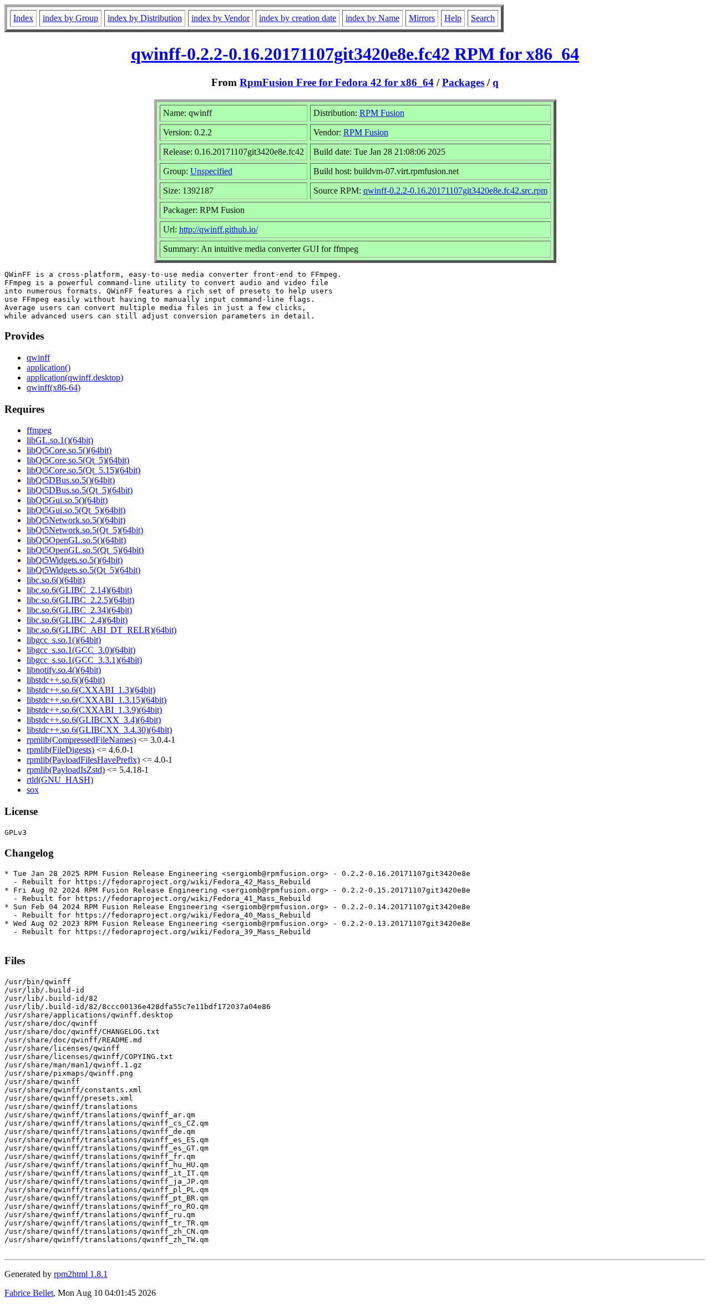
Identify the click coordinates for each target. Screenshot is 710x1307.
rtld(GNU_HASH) (60, 779)
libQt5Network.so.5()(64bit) (76, 520)
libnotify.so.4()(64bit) (64, 670)
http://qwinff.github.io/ (218, 229)
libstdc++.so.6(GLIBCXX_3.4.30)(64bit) (99, 729)
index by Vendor (220, 18)
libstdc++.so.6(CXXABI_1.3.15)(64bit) (96, 700)
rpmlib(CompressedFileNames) (81, 739)
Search (483, 18)
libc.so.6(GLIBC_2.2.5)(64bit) (80, 600)
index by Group (70, 18)
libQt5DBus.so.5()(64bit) (71, 480)
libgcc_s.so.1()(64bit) (64, 640)
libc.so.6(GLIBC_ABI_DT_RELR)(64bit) (101, 630)
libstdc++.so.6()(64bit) (66, 680)
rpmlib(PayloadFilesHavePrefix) (83, 759)
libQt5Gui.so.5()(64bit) (67, 500)
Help (453, 18)
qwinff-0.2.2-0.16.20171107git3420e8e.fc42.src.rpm (455, 190)
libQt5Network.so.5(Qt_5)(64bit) (85, 530)
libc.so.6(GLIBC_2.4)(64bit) (77, 620)
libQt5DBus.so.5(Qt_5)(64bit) (80, 490)
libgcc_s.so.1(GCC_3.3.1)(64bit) (84, 660)
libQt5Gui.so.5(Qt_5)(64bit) (76, 510)
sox (33, 789)
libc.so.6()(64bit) (56, 580)
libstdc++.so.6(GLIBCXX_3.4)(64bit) (94, 720)
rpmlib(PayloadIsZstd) (66, 769)
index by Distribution (145, 18)
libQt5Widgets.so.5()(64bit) (75, 560)
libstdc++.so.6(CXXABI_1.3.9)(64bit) (94, 710)
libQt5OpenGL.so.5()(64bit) (76, 540)
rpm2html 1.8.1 (81, 1274)
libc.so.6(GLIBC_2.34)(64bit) (79, 610)
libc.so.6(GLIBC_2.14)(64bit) (79, 590)
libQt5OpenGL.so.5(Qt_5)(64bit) (85, 550)
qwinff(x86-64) (53, 387)
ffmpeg (39, 430)
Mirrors (422, 18)
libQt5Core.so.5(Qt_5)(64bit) (78, 460)
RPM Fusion (381, 113)
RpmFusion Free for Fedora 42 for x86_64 (337, 82)
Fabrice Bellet (28, 1293)
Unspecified (211, 171)
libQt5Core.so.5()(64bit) (69, 450)
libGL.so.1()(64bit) (60, 440)
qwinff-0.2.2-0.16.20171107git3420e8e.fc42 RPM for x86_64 (355, 54)
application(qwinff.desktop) (75, 377)
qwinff (38, 357)
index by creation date (297, 18)
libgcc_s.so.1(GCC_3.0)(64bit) (81, 650)
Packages (463, 82)
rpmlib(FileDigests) (60, 749)
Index (23, 18)
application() (48, 367)
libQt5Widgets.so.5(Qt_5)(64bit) (83, 570)
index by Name (372, 18)
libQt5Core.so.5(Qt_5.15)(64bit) (83, 470)
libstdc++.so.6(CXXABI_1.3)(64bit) (91, 690)
